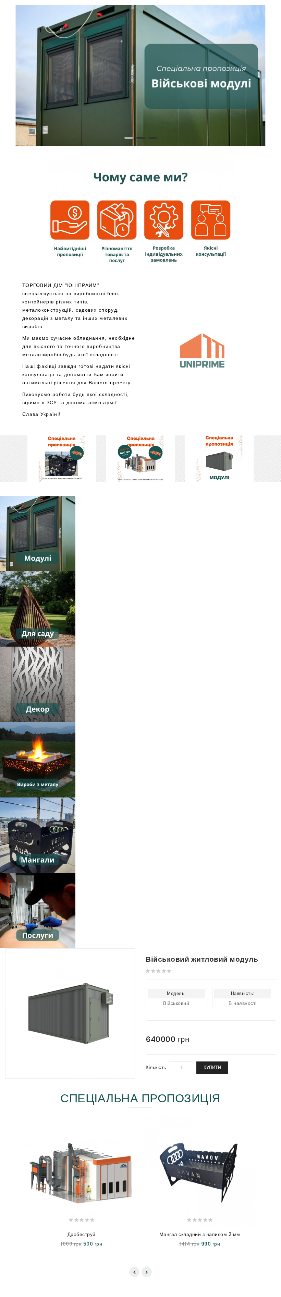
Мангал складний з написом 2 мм (199, 1234)
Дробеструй (82, 1234)
